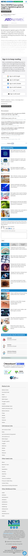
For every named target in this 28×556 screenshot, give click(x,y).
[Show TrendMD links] (26, 143)
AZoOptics (4, 499)
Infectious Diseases (11, 351)
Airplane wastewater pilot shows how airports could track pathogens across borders (18, 186)
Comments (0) (4, 103)
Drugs (3, 413)
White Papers (5, 399)
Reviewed (5, 27)
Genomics (8, 99)
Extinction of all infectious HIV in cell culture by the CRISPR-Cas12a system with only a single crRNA (13, 114)
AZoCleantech (5, 497)
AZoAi (3, 516)
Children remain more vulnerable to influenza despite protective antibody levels (18, 211)
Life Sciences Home (6, 429)
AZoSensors (4, 504)
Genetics (9, 344)
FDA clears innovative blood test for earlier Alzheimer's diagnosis (18, 318)
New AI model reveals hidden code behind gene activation (18, 310)
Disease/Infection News (6, 101)
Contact (3, 476)
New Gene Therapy (5, 137)
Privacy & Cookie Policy (7, 480)
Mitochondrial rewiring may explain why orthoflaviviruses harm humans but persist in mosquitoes (18, 203)
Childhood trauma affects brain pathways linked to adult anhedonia (18, 248)
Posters (3, 417)
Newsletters (4, 469)
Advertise (4, 474)
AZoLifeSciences (5, 513)
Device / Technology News (17, 99)
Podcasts (4, 420)
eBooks (3, 415)
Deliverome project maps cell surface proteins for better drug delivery (17, 327)
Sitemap (4, 471)
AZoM (3, 492)
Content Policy (5, 483)
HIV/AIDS (9, 338)
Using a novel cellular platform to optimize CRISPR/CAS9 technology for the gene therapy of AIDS (12, 128)
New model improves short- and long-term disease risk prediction (18, 151)
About (3, 462)
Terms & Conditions (6, 478)
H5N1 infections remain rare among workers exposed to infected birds (18, 176)
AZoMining (4, 506)
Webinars (4, 445)
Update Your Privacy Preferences (13, 541)
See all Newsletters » (6, 357)
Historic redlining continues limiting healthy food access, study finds (18, 293)
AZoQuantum (5, 509)
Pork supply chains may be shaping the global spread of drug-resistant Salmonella (18, 194)
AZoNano (4, 495)
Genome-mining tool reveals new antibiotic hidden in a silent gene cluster (18, 160)
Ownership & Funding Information (10, 485)
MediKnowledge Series (7, 406)
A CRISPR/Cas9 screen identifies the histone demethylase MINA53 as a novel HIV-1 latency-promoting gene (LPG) (12, 133)
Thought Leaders (6, 401)
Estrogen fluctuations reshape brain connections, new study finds (18, 273)
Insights (4, 403)
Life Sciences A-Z (6, 436)
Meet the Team (5, 464)
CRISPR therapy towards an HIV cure (8, 118)
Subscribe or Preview (12, 339)
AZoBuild (4, 511)
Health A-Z (4, 397)
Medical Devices (5, 410)
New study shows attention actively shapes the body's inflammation (18, 256)
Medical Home (5, 390)
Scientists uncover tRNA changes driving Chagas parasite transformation (17, 303)
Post (3, 240)
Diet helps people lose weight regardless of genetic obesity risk (17, 168)
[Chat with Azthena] (25, 553)
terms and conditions (8, 533)
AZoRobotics (4, 502)
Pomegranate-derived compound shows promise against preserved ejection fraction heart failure (18, 265)
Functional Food (5, 392)
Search (3, 467)
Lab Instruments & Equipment (9, 434)
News (3, 394)
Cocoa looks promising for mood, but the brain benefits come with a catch (18, 282)
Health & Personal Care (7, 408)
